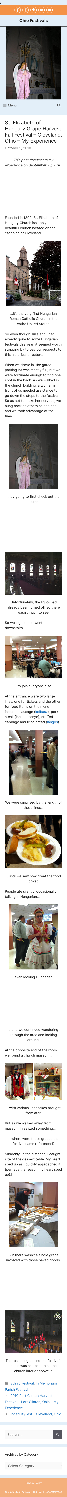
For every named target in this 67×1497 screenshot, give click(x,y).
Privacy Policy (34, 1482)
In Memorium (46, 1383)
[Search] (57, 1434)
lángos (52, 722)
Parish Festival (16, 1389)
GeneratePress (53, 1491)
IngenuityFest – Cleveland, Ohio (35, 1414)
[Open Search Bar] (59, 105)
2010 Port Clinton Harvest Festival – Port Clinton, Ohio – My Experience (32, 1402)
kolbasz (41, 712)
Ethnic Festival (22, 1383)
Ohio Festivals (33, 20)
